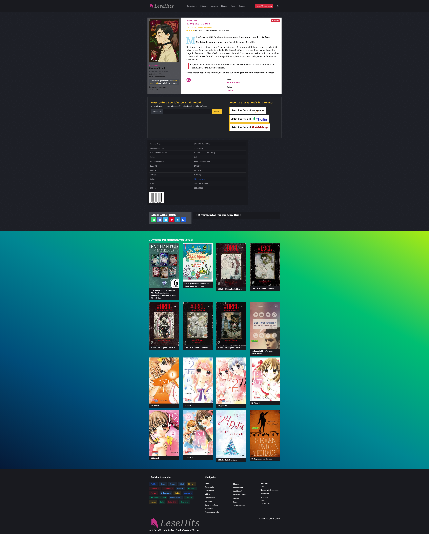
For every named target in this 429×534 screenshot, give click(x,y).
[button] (278, 6)
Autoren (214, 6)
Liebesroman (166, 493)
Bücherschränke (239, 495)
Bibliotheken (238, 487)
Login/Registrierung (264, 6)
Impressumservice (212, 512)
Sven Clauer (275, 519)
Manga (276, 20)
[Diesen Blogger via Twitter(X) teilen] (165, 219)
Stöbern (203, 6)
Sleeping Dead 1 (200, 179)
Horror (163, 484)
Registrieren (265, 503)
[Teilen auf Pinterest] (171, 219)
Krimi (182, 484)
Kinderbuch (155, 488)
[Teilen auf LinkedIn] (177, 219)
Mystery (191, 484)
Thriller (153, 484)
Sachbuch (187, 493)
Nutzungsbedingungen (270, 490)
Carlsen (230, 90)
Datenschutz (265, 497)
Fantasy (154, 493)
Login (263, 500)
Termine (242, 6)
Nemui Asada (233, 82)
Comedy (189, 497)
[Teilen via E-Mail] (183, 219)
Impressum (265, 493)
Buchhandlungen (240, 491)
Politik (177, 493)
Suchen (217, 111)
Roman (172, 484)
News (233, 6)
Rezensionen (210, 498)
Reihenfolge (209, 487)
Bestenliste (191, 6)
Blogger (224, 6)
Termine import (239, 505)
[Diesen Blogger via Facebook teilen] (159, 219)
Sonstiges (184, 502)
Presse (235, 502)
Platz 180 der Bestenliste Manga (199, 27)
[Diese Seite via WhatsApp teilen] (153, 219)
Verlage (236, 498)
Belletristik (172, 502)
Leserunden (209, 490)
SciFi (162, 502)
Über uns (264, 483)
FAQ (262, 486)
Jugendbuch (168, 488)
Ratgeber (180, 488)
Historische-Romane (158, 497)
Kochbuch (192, 488)
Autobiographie (175, 497)
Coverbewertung (211, 505)
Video (207, 494)
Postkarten (209, 508)
